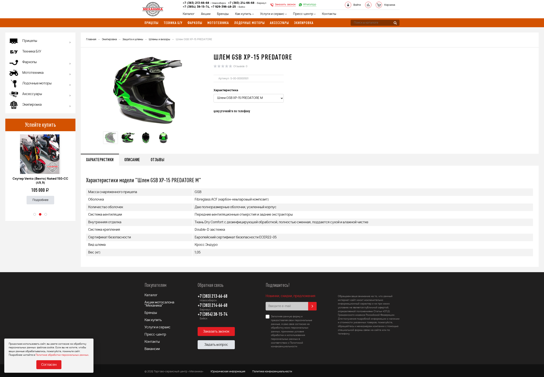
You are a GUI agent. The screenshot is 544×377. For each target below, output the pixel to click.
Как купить (243, 14)
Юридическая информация (228, 371)
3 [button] (46, 214)
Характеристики (100, 159)
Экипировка (109, 39)
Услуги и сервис (272, 14)
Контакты (329, 14)
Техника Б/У (31, 51)
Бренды (223, 14)
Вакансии (152, 349)
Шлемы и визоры (159, 39)
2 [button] (40, 214)
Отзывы (157, 159)
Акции (206, 14)
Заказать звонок (216, 331)
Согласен (49, 364)
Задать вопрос (216, 344)
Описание (132, 159)
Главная (91, 39)
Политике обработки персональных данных (61, 355)
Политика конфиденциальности (272, 371)
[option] (40, 167)
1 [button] (35, 214)
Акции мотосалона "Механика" (159, 304)
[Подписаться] (312, 306)
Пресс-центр (303, 14)
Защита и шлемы (132, 39)
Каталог (189, 14)
